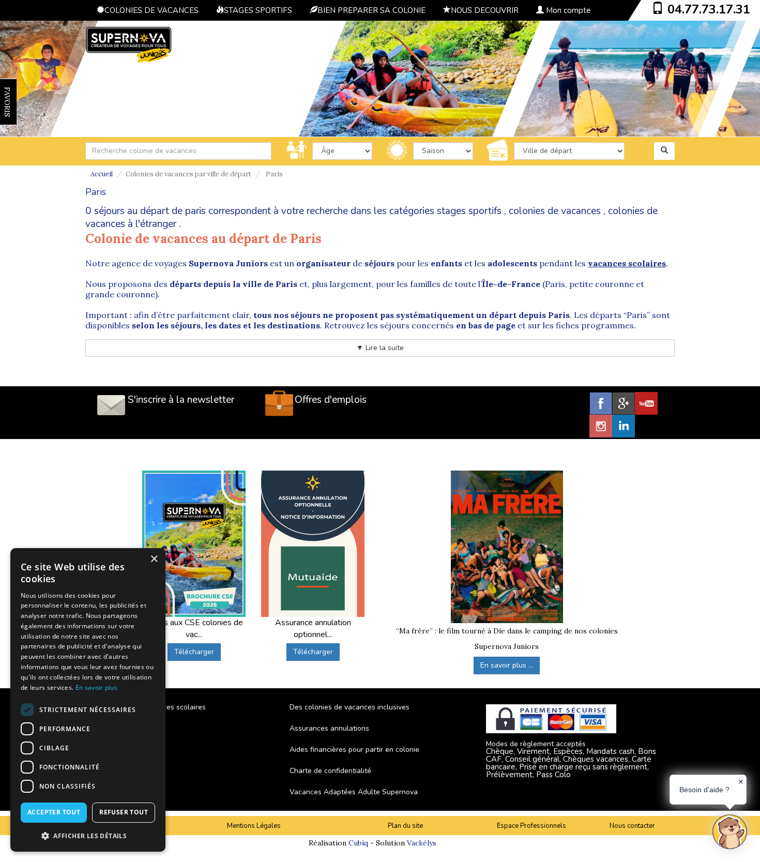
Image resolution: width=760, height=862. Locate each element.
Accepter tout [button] (53, 812)
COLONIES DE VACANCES (151, 10)
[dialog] (87, 700)
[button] (88, 835)
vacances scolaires (627, 263)
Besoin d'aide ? (704, 789)
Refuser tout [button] (123, 812)
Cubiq (358, 843)
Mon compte (567, 10)
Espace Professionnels (531, 825)
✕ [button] (741, 782)
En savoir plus (96, 687)
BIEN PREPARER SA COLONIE (371, 10)
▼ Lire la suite (380, 348)
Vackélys (421, 843)
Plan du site (405, 825)
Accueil (101, 174)
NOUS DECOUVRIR (485, 10)
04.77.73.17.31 (708, 9)
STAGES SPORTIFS (258, 10)
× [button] (154, 559)
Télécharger (194, 652)
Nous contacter (632, 825)
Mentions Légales (254, 825)
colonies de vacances (555, 211)
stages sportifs (469, 211)
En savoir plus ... (506, 665)
